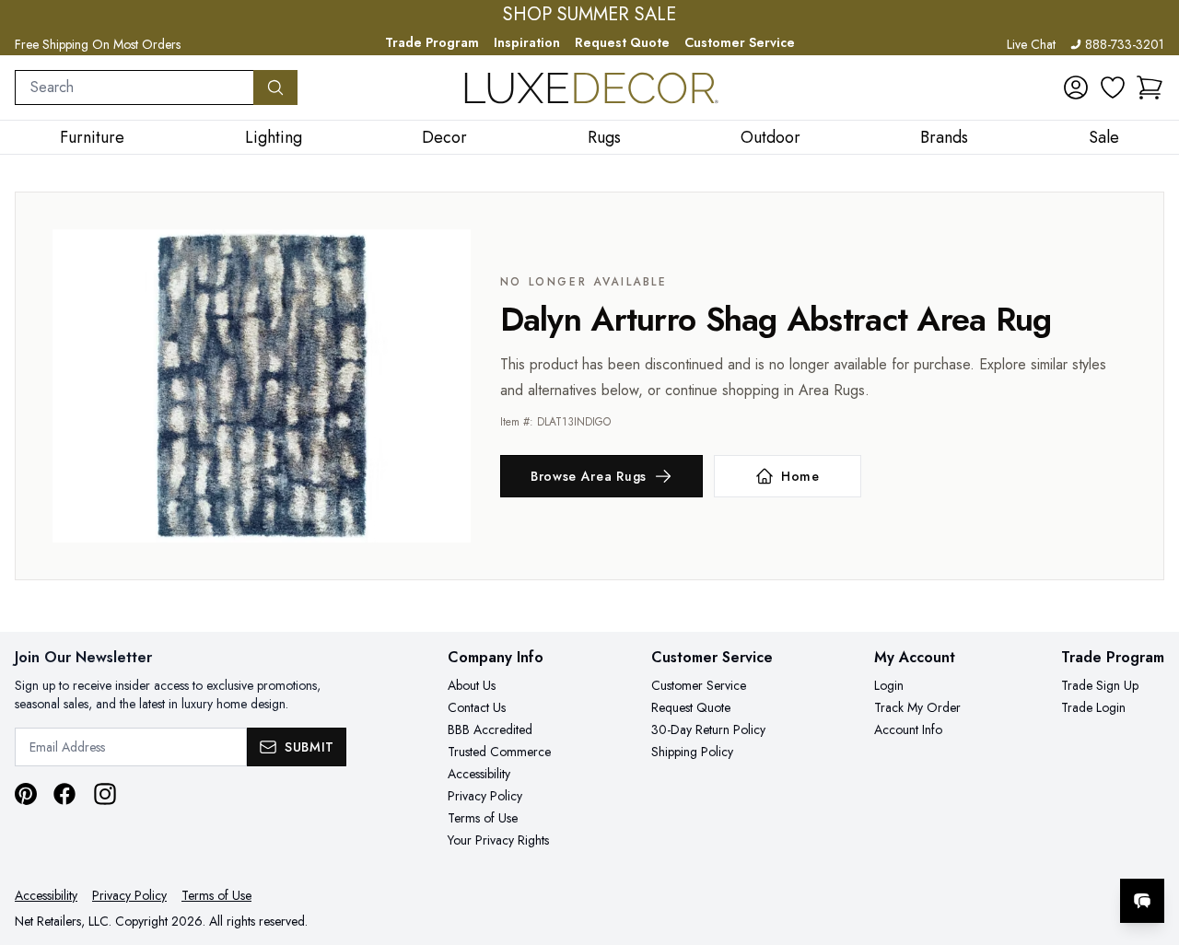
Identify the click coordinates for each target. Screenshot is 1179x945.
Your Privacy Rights (498, 840)
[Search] (275, 87)
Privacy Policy (485, 796)
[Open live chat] (1142, 901)
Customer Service (739, 42)
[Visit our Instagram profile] (105, 794)
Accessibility (479, 773)
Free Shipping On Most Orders (98, 44)
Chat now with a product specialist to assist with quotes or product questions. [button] (1012, 852)
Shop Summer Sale (589, 15)
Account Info (908, 729)
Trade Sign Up (1099, 685)
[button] (1149, 87)
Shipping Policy (692, 751)
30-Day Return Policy (708, 729)
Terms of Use (483, 818)
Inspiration (527, 42)
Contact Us (477, 707)
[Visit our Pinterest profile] (26, 794)
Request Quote (622, 42)
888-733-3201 (1124, 44)
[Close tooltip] (1149, 844)
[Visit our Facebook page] (64, 794)
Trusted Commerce (499, 751)
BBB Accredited (490, 729)
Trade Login (1093, 707)
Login (889, 685)
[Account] (1076, 87)
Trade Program (432, 42)
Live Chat (1031, 44)
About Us (472, 685)
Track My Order (917, 707)
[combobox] (134, 87)
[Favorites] (1112, 87)
